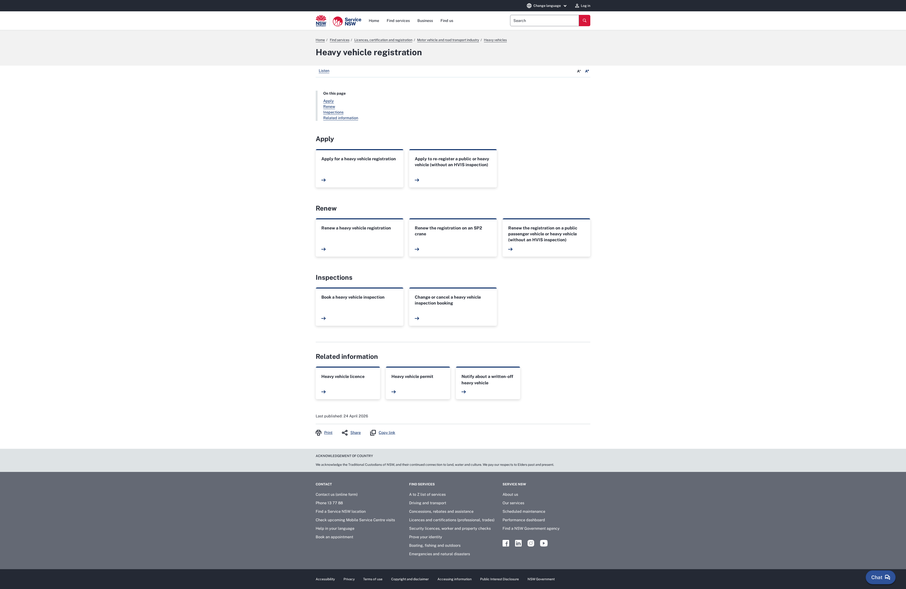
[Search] (584, 20)
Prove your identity (425, 537)
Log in (585, 6)
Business (425, 20)
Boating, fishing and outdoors (435, 545)
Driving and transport (427, 503)
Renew (329, 106)
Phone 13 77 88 (329, 503)
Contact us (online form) (337, 494)
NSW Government (541, 579)
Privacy (349, 579)
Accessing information (454, 579)
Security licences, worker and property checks (450, 528)
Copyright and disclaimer (410, 579)
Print (328, 432)
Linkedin (518, 543)
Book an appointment (334, 537)
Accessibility (325, 579)
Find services (398, 20)
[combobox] (544, 20)
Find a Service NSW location (341, 511)
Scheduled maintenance (524, 511)
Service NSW (514, 484)
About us (510, 494)
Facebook (506, 543)
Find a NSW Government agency (531, 528)
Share (355, 432)
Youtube (544, 543)
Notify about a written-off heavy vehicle (487, 379)
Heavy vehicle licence (343, 376)
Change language (547, 6)
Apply (328, 101)
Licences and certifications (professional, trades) (452, 520)
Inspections (333, 112)
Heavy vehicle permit (412, 376)
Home (374, 20)
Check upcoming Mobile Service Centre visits (355, 520)
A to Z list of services (427, 494)
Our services (513, 503)
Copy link (387, 432)
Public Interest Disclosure (499, 579)
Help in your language (335, 528)
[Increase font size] (587, 71)
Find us (446, 20)
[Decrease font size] (579, 71)
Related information (340, 118)
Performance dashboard (524, 520)
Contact (324, 484)
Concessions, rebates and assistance (441, 511)
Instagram (531, 543)
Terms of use (372, 579)
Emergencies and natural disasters (439, 554)
